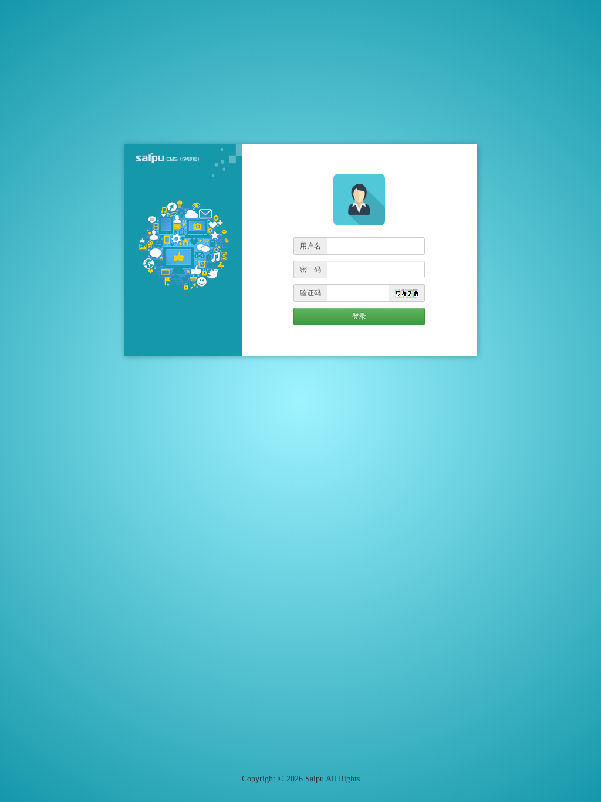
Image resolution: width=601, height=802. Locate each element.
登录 (359, 316)
